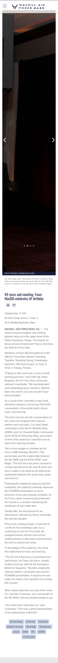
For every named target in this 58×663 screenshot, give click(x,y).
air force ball (30, 621)
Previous (5, 140)
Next (53, 140)
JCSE (33, 631)
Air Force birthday (16, 621)
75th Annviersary (45, 626)
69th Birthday (31, 626)
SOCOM (25, 631)
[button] (5, 6)
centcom (16, 631)
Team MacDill (43, 621)
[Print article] (8, 305)
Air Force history (28, 636)
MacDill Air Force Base (14, 626)
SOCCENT (41, 631)
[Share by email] (14, 305)
